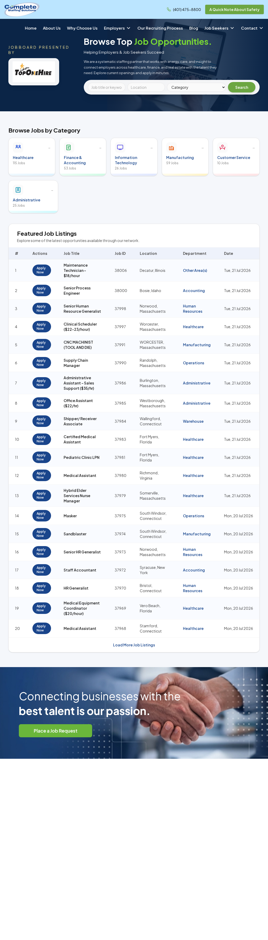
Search (241, 87)
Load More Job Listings (134, 644)
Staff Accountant (80, 570)
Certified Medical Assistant (80, 439)
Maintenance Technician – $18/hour (76, 270)
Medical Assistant (80, 475)
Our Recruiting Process (160, 27)
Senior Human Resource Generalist (82, 309)
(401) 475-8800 (187, 9)
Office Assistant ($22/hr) (78, 403)
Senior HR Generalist (82, 551)
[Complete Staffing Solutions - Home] (22, 9)
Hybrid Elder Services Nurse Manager (77, 495)
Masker (70, 515)
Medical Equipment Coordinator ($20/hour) (82, 608)
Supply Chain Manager (76, 363)
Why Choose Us (82, 27)
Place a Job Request (55, 731)
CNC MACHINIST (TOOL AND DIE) (78, 345)
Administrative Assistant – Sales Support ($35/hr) (79, 383)
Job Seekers (216, 27)
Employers (114, 27)
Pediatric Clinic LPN (81, 457)
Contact (249, 27)
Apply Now (41, 270)
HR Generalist (76, 588)
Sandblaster (75, 533)
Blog (193, 27)
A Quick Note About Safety (234, 9)
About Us (52, 27)
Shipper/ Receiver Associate (80, 421)
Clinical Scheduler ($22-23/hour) (80, 327)
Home (31, 27)
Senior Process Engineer (77, 290)
